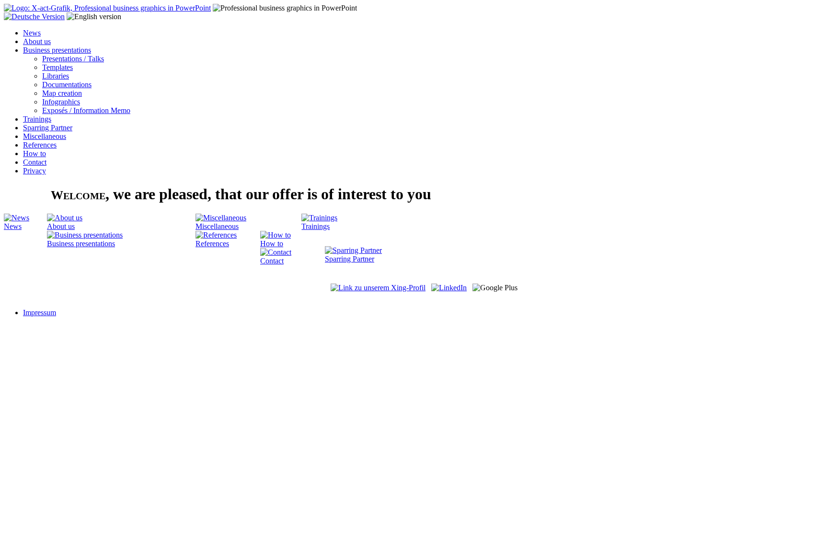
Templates (57, 67)
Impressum (39, 312)
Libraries (55, 76)
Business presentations (57, 50)
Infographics (61, 102)
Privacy (34, 171)
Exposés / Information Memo (86, 110)
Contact (34, 162)
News (32, 33)
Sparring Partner (47, 128)
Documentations (67, 84)
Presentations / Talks (73, 59)
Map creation (62, 93)
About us (37, 41)
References (40, 145)
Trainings (37, 119)
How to (34, 153)
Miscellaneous (44, 136)
